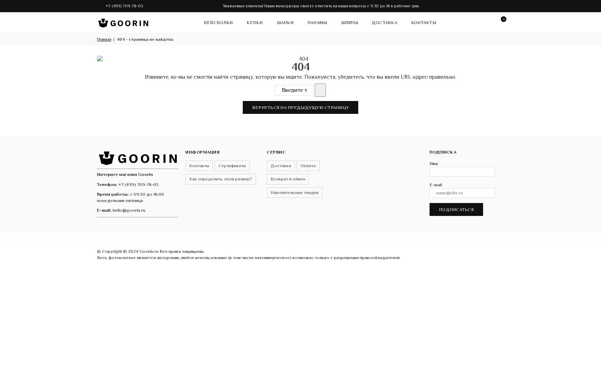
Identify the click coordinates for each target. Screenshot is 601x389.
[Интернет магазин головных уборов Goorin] (137, 157)
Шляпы (349, 22)
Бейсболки (218, 22)
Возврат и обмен (288, 178)
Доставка (384, 22)
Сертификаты (232, 165)
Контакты (423, 22)
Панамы (317, 22)
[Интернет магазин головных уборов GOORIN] (123, 21)
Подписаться (456, 209)
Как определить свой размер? (220, 178)
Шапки (285, 22)
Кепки (255, 22)
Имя (434, 163)
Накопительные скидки (295, 192)
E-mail (436, 184)
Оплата (308, 165)
